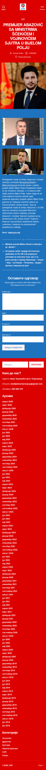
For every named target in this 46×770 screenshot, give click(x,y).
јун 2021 (6, 601)
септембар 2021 (9, 591)
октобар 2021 (8, 587)
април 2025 (7, 442)
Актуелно (6, 738)
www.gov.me (14, 232)
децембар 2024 (9, 456)
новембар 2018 (9, 708)
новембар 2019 (9, 666)
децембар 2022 (9, 539)
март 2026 (7, 404)
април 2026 (7, 401)
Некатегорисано (10, 748)
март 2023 (7, 529)
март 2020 (7, 653)
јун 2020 (6, 642)
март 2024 (7, 487)
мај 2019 (6, 687)
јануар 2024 (7, 494)
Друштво (6, 741)
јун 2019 (6, 684)
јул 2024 (6, 473)
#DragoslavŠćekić (27, 182)
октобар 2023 (8, 504)
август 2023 (7, 511)
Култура (6, 745)
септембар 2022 (9, 549)
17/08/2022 (32, 53)
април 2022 (7, 566)
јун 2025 (6, 435)
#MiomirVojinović (9, 185)
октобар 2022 (8, 546)
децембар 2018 (9, 704)
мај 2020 (6, 646)
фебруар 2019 (9, 697)
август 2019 (7, 677)
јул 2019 (6, 680)
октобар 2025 (8, 422)
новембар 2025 (9, 418)
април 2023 (7, 525)
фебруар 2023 (9, 532)
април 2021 (7, 608)
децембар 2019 (9, 663)
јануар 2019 (7, 701)
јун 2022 (6, 560)
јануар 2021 (7, 618)
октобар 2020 (8, 629)
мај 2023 (6, 522)
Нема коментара (24, 57)
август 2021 (7, 594)
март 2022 (7, 570)
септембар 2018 (9, 715)
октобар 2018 (8, 711)
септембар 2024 (9, 467)
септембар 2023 (9, 508)
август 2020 (7, 635)
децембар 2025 (9, 415)
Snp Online (19, 53)
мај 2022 (6, 563)
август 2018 (7, 718)
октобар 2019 (8, 670)
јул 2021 (6, 598)
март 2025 (7, 446)
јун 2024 (6, 477)
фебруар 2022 (9, 573)
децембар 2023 (9, 498)
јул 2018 (6, 722)
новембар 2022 (9, 542)
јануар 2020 (7, 660)
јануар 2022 (7, 577)
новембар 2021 (9, 584)
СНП (23, 19)
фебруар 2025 (9, 449)
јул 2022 (6, 556)
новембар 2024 (9, 460)
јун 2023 (6, 518)
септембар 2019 (9, 673)
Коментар (6, 292)
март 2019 (7, 694)
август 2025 (7, 429)
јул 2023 (6, 515)
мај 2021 (6, 604)
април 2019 (7, 691)
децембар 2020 (9, 622)
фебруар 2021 (9, 615)
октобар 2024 (8, 463)
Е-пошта (6, 324)
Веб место (6, 335)
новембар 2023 (9, 501)
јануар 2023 (7, 535)
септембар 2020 (9, 632)
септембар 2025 (9, 425)
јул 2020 (6, 639)
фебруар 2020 (9, 656)
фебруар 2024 (9, 491)
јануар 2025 (7, 453)
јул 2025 (6, 432)
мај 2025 (6, 439)
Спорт (5, 755)
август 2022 (7, 553)
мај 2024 (6, 480)
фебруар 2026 (9, 408)
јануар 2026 (7, 411)
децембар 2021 (9, 580)
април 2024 (7, 484)
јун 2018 (6, 725)
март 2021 (7, 611)
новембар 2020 (9, 625)
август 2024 (7, 470)
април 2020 (7, 649)
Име (4, 313)
